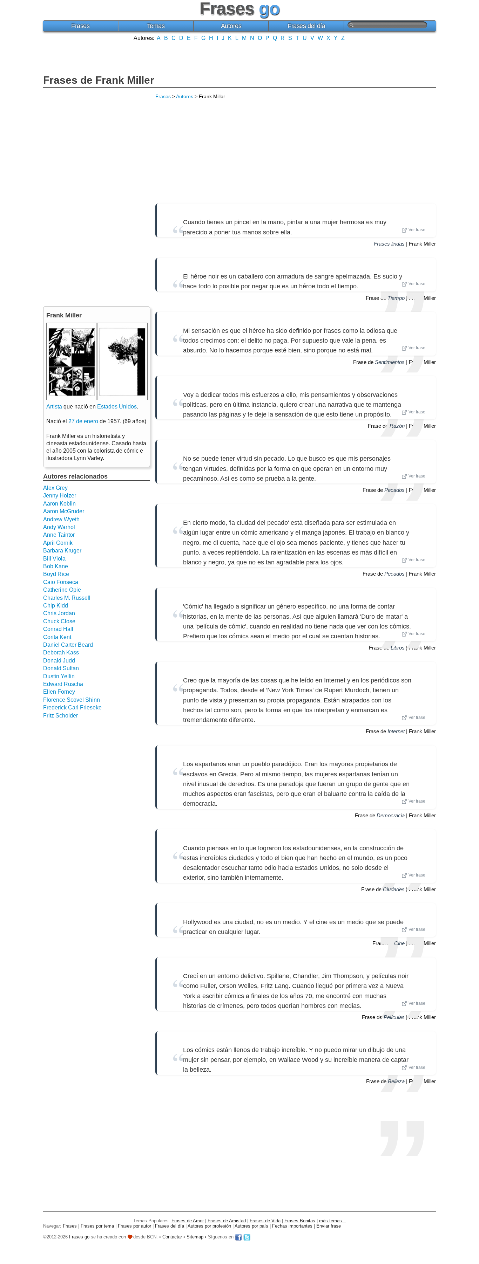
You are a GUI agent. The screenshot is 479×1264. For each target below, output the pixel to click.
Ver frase (417, 230)
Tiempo (396, 298)
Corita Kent (57, 637)
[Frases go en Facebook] (238, 1236)
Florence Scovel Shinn (71, 700)
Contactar (172, 1236)
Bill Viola (54, 559)
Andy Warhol (59, 527)
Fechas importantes (292, 1226)
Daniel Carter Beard (68, 645)
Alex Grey (55, 488)
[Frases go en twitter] (246, 1236)
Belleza (396, 1081)
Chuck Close (59, 621)
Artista (54, 407)
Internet (396, 731)
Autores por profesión (209, 1226)
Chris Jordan (59, 613)
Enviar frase (328, 1226)
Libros (398, 648)
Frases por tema (97, 1226)
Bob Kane (55, 566)
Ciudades (394, 889)
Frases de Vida (265, 1220)
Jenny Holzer (59, 496)
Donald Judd (59, 661)
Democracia (391, 815)
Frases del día (306, 25)
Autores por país (251, 1226)
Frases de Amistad (227, 1220)
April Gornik (58, 543)
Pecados (394, 490)
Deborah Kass (61, 652)
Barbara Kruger (62, 551)
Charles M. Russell (66, 598)
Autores (231, 25)
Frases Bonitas (299, 1220)
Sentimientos (390, 362)
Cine (399, 943)
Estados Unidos (117, 407)
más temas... (332, 1220)
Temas (156, 25)
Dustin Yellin (59, 676)
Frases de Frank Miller (98, 80)
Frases (80, 25)
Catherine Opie (62, 590)
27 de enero (83, 421)
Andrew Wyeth (61, 519)
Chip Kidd (55, 606)
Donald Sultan (61, 668)
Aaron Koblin (59, 504)
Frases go (79, 1236)
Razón (397, 426)
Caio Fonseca (60, 582)
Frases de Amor (187, 1220)
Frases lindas (389, 244)
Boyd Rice (56, 574)
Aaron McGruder (63, 511)
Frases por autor (134, 1226)
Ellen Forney (59, 692)
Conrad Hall (58, 629)
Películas (394, 1017)
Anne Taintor (59, 535)
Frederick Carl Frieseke (72, 707)
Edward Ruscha (63, 684)
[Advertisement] (239, 57)
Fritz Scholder (60, 716)
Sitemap (195, 1236)
